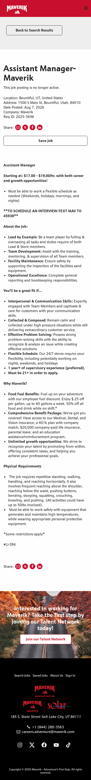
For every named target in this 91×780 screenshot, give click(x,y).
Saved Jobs (40, 675)
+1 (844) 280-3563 (48, 727)
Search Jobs (22, 675)
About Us (56, 675)
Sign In (70, 675)
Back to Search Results (34, 30)
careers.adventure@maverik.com (48, 731)
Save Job (45, 140)
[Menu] (86, 8)
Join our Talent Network (45, 639)
